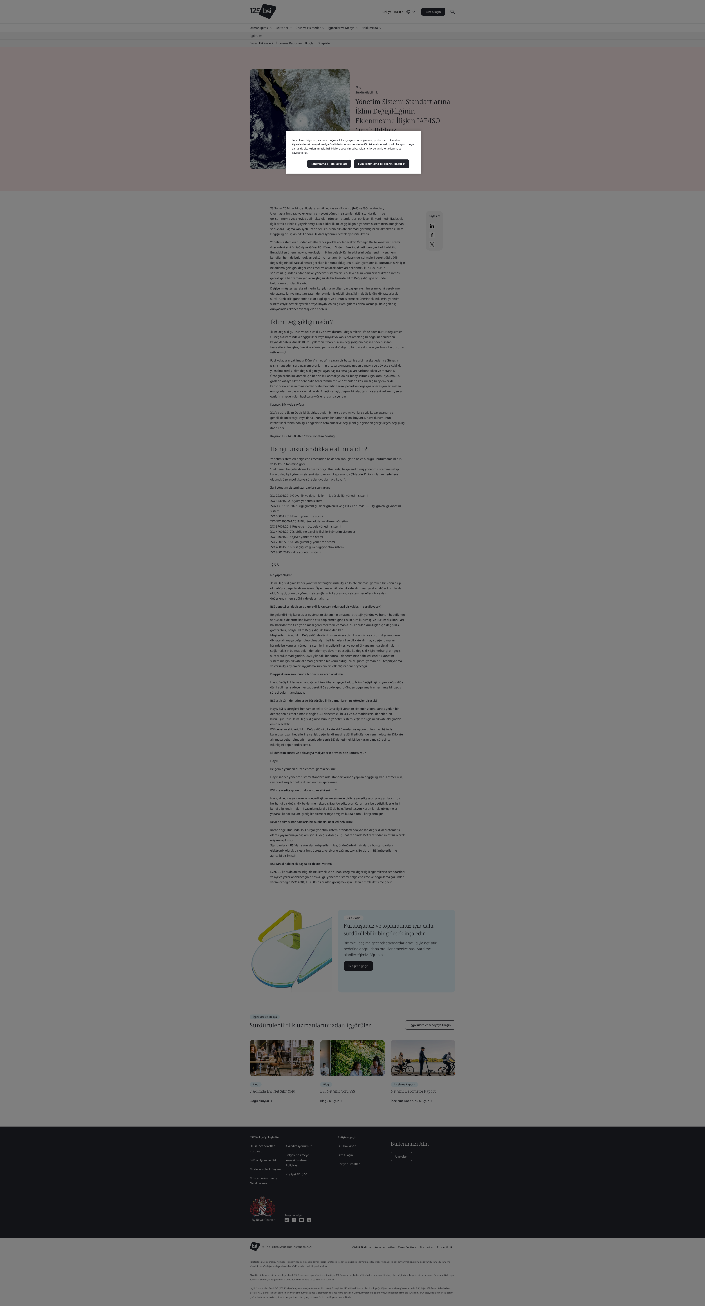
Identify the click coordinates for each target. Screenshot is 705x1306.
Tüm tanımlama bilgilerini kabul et (382, 163)
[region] (353, 152)
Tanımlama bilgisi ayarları (329, 163)
